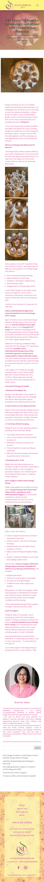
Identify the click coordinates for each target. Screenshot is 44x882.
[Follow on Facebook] (18, 868)
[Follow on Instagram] (25, 868)
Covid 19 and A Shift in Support (15, 772)
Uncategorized (22, 40)
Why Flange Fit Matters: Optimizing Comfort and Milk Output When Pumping (20, 756)
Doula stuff (17, 38)
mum (25, 38)
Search (37, 748)
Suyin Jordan (15, 35)
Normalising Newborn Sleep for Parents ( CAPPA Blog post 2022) (19, 768)
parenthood (32, 38)
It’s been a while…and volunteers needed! (19, 776)
